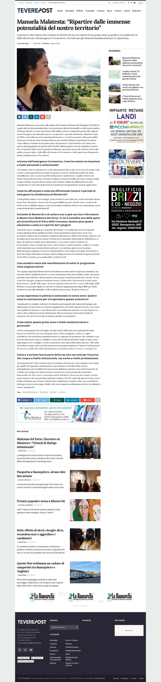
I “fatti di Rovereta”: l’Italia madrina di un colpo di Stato (132, 98)
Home (60, 10)
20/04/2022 (32, 451)
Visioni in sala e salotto (72, 664)
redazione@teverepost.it (56, 3)
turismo (62, 392)
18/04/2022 (36, 480)
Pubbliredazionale (73, 650)
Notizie (53, 663)
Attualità (69, 10)
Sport (109, 10)
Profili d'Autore (72, 647)
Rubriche (136, 10)
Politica (79, 10)
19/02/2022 (32, 542)
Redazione (29, 3)
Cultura (118, 10)
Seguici (130, 630)
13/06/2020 (36, 43)
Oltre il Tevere (72, 640)
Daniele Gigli (24, 43)
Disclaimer (124, 678)
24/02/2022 (38, 505)
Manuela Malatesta (30, 392)
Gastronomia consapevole (55, 658)
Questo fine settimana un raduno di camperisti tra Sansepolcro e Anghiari (40, 567)
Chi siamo (20, 3)
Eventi (127, 10)
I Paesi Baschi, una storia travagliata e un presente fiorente (132, 87)
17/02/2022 (32, 575)
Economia (90, 10)
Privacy (43, 3)
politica (53, 392)
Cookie (141, 678)
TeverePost (26, 678)
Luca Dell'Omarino (26, 505)
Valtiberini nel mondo (72, 658)
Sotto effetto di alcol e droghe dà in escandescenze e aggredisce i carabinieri (40, 534)
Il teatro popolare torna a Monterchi (41, 501)
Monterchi (44, 392)
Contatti (36, 3)
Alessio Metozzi (25, 480)
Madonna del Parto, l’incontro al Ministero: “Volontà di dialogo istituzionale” (38, 443)
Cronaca (100, 10)
